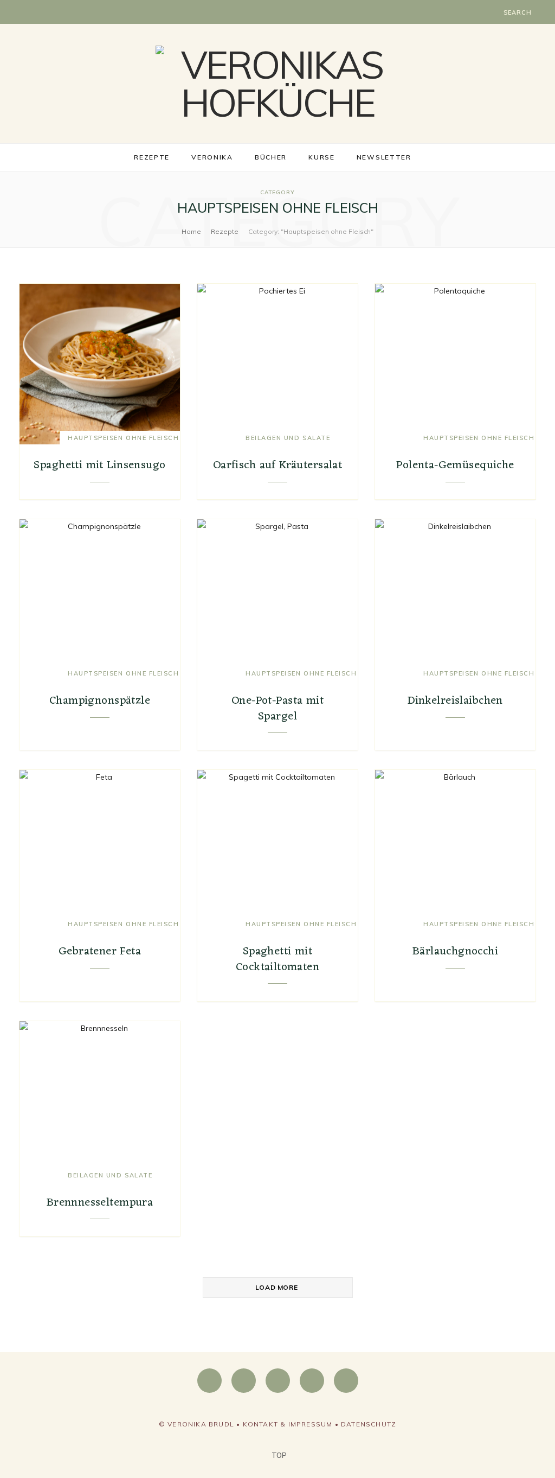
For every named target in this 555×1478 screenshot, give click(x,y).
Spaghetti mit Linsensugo (99, 465)
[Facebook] (209, 1380)
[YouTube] (312, 1380)
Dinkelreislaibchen (455, 701)
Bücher (271, 157)
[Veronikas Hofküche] (277, 84)
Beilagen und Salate (288, 438)
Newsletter (384, 157)
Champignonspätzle (99, 701)
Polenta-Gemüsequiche (455, 465)
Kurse (321, 157)
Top (278, 1455)
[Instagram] (243, 1380)
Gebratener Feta (100, 951)
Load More (276, 1287)
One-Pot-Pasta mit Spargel (277, 708)
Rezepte (152, 157)
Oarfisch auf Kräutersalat (278, 465)
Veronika (212, 157)
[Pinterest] (278, 1380)
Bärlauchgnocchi (455, 951)
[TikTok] (346, 1380)
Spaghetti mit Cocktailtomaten (277, 959)
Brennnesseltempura (100, 1203)
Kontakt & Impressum (288, 1424)
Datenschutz (368, 1424)
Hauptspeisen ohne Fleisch (123, 438)
